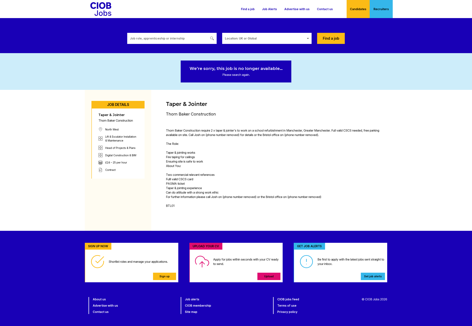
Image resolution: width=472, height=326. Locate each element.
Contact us (325, 9)
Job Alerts (269, 9)
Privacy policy (287, 312)
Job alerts (192, 299)
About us (99, 299)
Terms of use (286, 305)
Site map (191, 312)
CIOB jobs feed (288, 299)
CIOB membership (198, 305)
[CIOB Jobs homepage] (100, 9)
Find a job (248, 9)
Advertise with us (297, 9)
